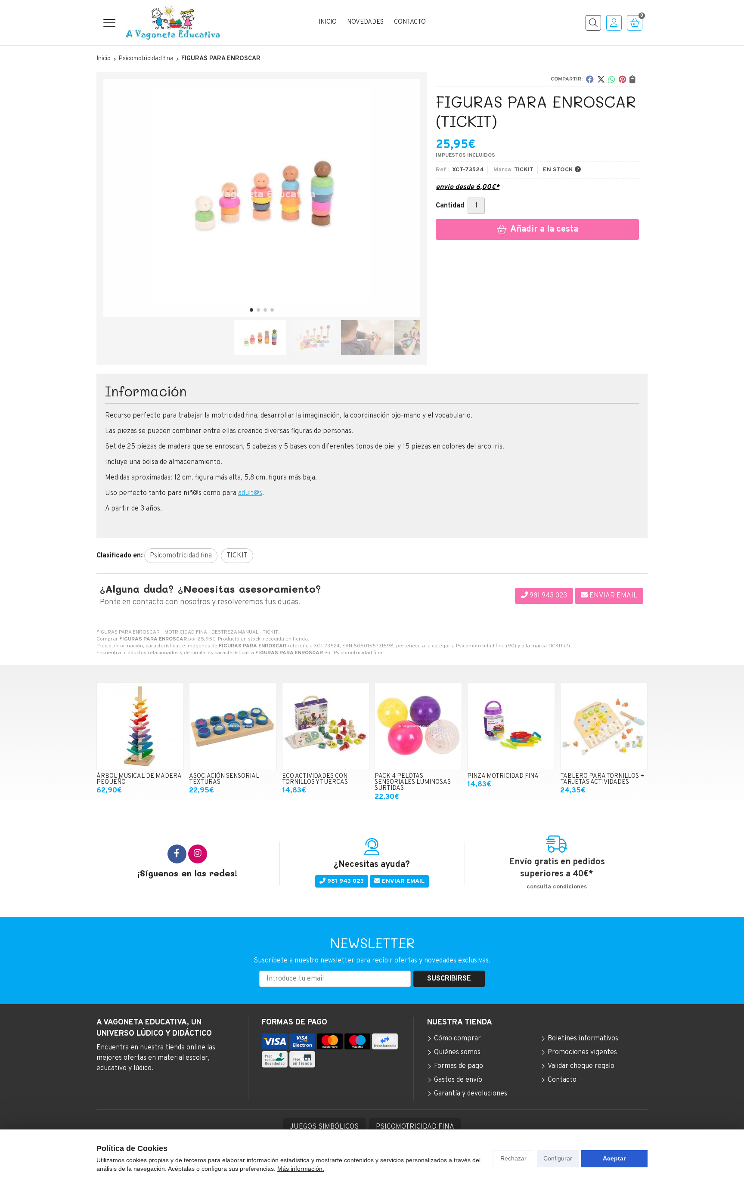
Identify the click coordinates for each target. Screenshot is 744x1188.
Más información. (300, 1168)
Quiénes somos (457, 1052)
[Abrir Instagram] (197, 854)
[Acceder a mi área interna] (614, 23)
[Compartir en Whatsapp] (611, 79)
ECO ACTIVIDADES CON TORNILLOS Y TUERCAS (315, 779)
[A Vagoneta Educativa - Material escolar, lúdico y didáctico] (173, 22)
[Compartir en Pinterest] (622, 79)
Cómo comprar (457, 1038)
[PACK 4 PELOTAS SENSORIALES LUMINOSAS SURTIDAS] (418, 726)
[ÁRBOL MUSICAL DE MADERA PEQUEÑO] (140, 726)
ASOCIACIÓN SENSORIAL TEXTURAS (224, 779)
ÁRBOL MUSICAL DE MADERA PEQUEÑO (138, 779)
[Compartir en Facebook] (590, 79)
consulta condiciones (557, 887)
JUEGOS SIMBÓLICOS (324, 1127)
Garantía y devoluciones (470, 1093)
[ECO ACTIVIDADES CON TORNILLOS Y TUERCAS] (325, 726)
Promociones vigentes (582, 1052)
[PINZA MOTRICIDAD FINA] (511, 726)
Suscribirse (449, 979)
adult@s (250, 493)
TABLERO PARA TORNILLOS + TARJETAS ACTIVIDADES (602, 779)
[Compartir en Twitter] (601, 79)
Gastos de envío (458, 1080)
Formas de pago (458, 1066)
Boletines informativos (583, 1038)
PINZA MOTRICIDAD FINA (503, 776)
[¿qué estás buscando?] (593, 23)
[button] (251, 310)
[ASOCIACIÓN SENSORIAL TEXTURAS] (232, 726)
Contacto (562, 1080)
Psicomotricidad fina (480, 646)
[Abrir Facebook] (177, 854)
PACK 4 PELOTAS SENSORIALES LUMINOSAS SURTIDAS (413, 782)
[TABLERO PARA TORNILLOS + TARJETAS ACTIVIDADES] (604, 726)
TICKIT (555, 646)
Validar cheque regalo (581, 1066)
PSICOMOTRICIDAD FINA (415, 1127)
